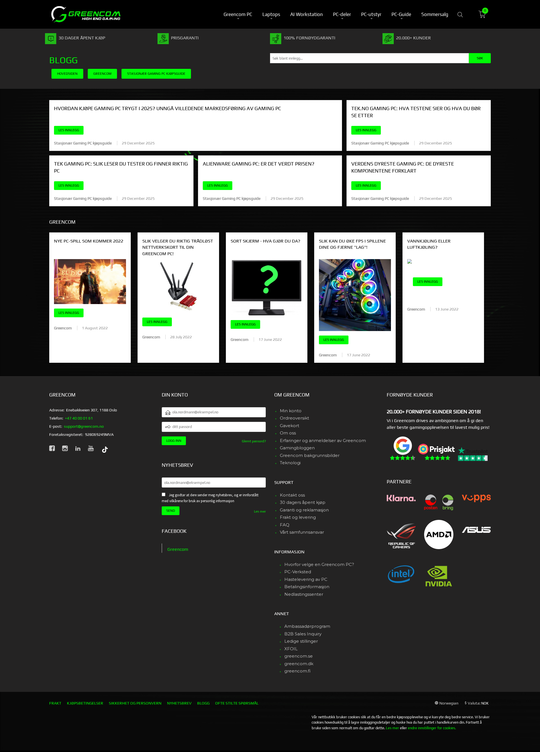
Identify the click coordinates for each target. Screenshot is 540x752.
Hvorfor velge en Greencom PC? (319, 564)
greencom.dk (298, 663)
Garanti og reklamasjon (304, 510)
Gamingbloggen (297, 447)
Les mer (260, 511)
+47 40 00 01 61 (79, 418)
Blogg (63, 60)
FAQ (284, 524)
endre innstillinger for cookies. (432, 728)
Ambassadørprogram (307, 626)
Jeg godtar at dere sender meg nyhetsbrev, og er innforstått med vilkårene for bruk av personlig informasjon (210, 498)
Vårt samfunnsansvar (302, 532)
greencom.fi (297, 671)
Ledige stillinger (301, 641)
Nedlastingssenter (303, 594)
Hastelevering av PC (305, 579)
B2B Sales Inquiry (302, 634)
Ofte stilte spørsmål (236, 703)
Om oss (288, 433)
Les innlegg (68, 130)
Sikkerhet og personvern (135, 703)
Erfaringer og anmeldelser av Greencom (323, 440)
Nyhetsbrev (179, 703)
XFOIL (291, 648)
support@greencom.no (84, 426)
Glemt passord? (254, 441)
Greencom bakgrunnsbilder (309, 455)
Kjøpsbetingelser (85, 703)
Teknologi (290, 462)
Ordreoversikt (294, 418)
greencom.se (298, 656)
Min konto (291, 410)
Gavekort (289, 425)
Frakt (55, 703)
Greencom (177, 549)
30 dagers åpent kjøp (302, 502)
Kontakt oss (292, 495)
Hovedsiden (67, 74)
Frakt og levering (298, 517)
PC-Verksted (297, 571)
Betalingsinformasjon (306, 586)
